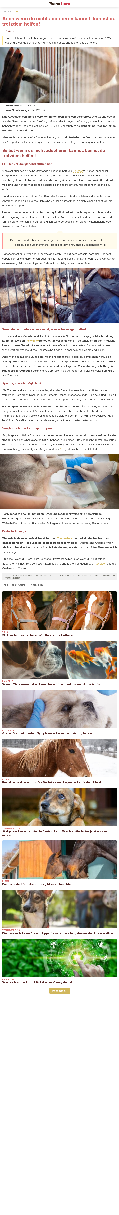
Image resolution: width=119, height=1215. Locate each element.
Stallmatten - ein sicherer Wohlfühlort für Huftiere (37, 635)
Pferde (5, 779)
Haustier (78, 170)
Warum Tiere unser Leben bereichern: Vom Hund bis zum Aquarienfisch (52, 684)
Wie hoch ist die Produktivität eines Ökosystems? (37, 982)
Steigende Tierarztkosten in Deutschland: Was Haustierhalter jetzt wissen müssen (54, 833)
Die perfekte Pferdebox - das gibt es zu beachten (37, 884)
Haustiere (7, 681)
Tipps (5, 632)
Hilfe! (16, 12)
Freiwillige (32, 340)
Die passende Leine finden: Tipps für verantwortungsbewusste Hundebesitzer (57, 933)
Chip (62, 449)
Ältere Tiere (8, 730)
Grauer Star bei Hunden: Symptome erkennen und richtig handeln (48, 733)
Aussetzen (100, 563)
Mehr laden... (59, 990)
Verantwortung (11, 828)
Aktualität (6, 12)
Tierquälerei (65, 538)
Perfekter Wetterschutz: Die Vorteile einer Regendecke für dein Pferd (51, 782)
